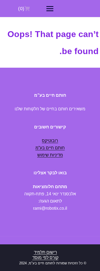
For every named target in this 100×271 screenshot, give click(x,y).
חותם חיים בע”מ (50, 147)
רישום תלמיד (45, 252)
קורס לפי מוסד (45, 257)
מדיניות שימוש (50, 155)
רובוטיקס (50, 140)
